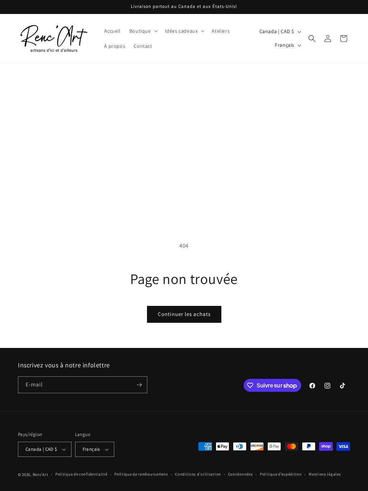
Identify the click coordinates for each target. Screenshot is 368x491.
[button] (143, 30)
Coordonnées (240, 474)
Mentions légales (325, 474)
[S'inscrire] (139, 384)
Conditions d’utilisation (198, 474)
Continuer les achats (184, 314)
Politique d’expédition (281, 474)
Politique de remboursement (141, 474)
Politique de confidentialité (81, 474)
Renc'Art (41, 474)
